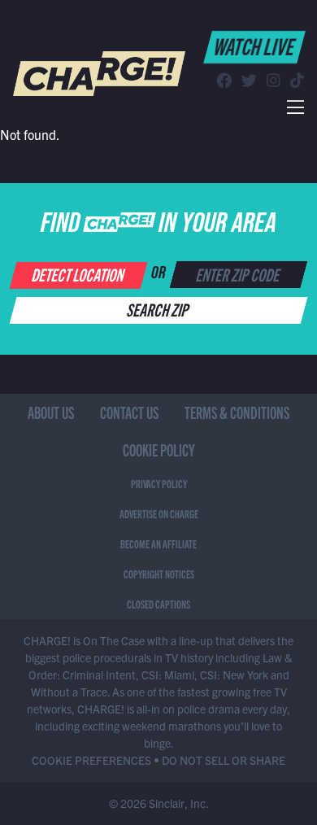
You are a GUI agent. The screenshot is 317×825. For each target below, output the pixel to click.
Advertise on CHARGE (158, 513)
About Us (51, 412)
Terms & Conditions (237, 412)
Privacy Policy (159, 483)
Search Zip (159, 309)
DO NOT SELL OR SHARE (223, 760)
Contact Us (129, 412)
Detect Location (79, 274)
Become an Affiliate (158, 543)
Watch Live (255, 45)
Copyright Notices (159, 573)
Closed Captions (158, 603)
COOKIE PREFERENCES (91, 760)
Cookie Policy (159, 449)
